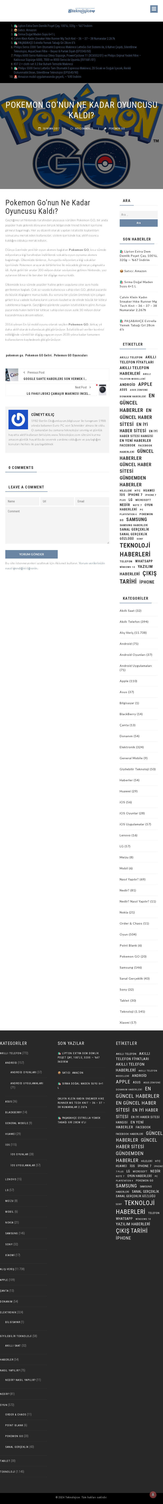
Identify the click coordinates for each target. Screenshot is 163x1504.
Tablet (124, 1000)
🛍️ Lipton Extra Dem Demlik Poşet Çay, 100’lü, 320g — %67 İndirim (53, 26)
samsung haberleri (134, 525)
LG (131, 500)
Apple (145, 384)
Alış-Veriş (126, 632)
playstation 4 (128, 514)
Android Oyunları (133, 654)
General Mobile (131, 758)
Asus (123, 692)
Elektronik (127, 747)
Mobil (124, 868)
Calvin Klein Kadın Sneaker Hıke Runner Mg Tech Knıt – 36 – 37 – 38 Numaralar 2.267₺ (64, 38)
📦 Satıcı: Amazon (25, 30)
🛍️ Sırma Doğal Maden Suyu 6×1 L (34, 34)
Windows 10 (127, 567)
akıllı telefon (131, 357)
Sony (140, 539)
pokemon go (14, 355)
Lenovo (125, 835)
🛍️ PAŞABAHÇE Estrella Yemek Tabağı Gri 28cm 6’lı (44, 42)
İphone (147, 582)
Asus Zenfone (139, 390)
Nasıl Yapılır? (129, 879)
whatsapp (144, 561)
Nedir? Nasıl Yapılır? (134, 901)
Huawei (149, 490)
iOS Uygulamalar (132, 824)
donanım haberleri (133, 396)
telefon (126, 561)
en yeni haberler (135, 441)
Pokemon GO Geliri (38, 355)
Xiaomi (125, 1022)
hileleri (126, 490)
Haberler (126, 780)
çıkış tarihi (132, 1230)
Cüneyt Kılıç (43, 414)
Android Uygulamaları (136, 665)
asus (123, 389)
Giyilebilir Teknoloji (134, 769)
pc (141, 509)
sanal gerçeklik (134, 529)
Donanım (126, 736)
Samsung (136, 519)
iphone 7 (135, 495)
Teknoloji (127, 1011)
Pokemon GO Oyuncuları (71, 355)
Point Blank (128, 945)
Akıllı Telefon (130, 621)
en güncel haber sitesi (136, 417)
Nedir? (124, 890)
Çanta (124, 725)
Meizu (124, 857)
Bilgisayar (127, 703)
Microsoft (143, 500)
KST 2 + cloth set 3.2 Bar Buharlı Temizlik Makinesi (43, 64)
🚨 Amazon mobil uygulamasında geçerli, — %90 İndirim (47, 76)
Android (126, 643)
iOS (122, 495)
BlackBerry (128, 714)
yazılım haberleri (133, 1224)
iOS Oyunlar (129, 813)
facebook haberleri (129, 1134)
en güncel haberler (137, 402)
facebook (127, 445)
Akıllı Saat (127, 610)
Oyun (124, 934)
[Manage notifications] (153, 1494)
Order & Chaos (131, 923)
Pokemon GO (117, 128)
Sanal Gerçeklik (131, 978)
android (127, 384)
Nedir (125, 505)
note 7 (137, 505)
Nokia (124, 912)
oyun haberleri (139, 1176)
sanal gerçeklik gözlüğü (136, 1196)
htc (138, 490)
